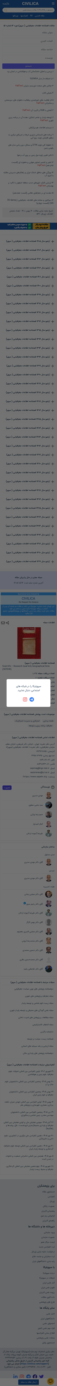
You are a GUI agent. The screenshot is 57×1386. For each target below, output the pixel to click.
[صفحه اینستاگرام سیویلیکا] (25, 699)
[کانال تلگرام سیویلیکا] (31, 699)
